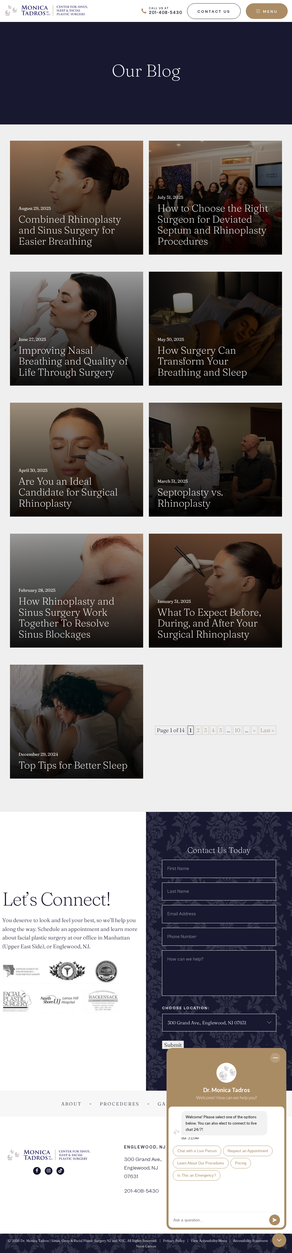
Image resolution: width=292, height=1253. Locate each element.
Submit (173, 1044)
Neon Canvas (146, 1246)
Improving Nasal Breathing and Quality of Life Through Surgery (73, 361)
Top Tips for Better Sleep (73, 765)
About (71, 1104)
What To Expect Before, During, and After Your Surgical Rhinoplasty (209, 623)
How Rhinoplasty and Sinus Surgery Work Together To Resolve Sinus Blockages (66, 618)
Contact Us (213, 11)
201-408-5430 (141, 1191)
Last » (267, 730)
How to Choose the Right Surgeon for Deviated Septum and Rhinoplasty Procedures (212, 225)
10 (237, 730)
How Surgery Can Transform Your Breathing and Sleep (202, 361)
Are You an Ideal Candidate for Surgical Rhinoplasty (68, 492)
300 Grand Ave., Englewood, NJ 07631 (143, 1168)
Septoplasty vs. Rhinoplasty (190, 498)
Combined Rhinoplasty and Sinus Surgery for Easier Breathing (70, 230)
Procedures (119, 1104)
